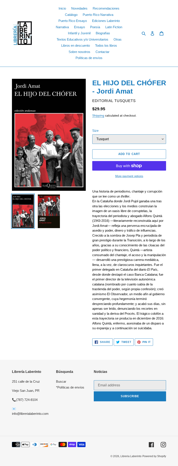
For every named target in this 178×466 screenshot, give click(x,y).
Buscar (61, 381)
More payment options (129, 176)
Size (95, 130)
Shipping (98, 115)
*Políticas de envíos (70, 387)
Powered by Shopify (154, 456)
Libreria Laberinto (131, 456)
